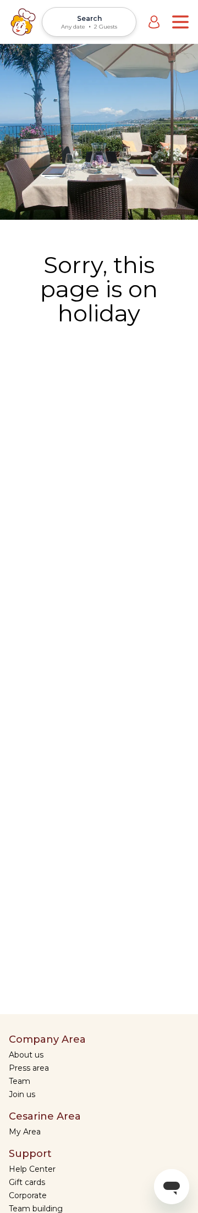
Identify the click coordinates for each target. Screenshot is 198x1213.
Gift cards (27, 1182)
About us (26, 1055)
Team (19, 1081)
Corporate (28, 1195)
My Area (25, 1132)
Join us (22, 1094)
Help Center (32, 1169)
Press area (29, 1068)
